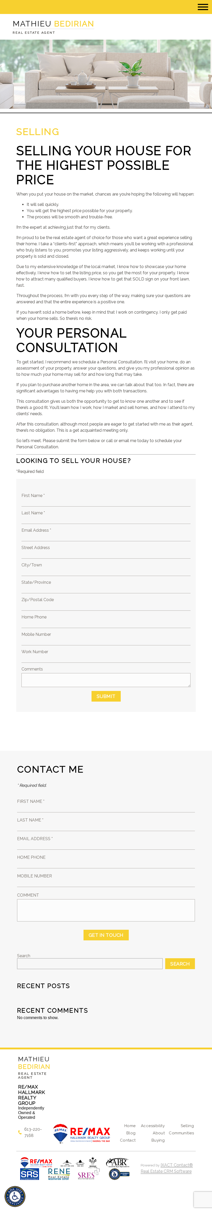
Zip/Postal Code (37, 599)
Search (23, 955)
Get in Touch (106, 935)
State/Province (36, 582)
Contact (128, 1140)
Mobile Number (36, 634)
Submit (106, 696)
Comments (32, 669)
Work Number (34, 651)
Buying (158, 1140)
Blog (131, 1133)
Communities (181, 1133)
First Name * (33, 495)
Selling (187, 1125)
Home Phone (34, 617)
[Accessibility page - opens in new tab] (119, 1176)
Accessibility (153, 1125)
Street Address (35, 547)
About (159, 1133)
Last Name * (33, 512)
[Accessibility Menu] (15, 1196)
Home (130, 1125)
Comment (28, 895)
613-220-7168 (33, 1132)
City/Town (31, 565)
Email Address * (36, 530)
